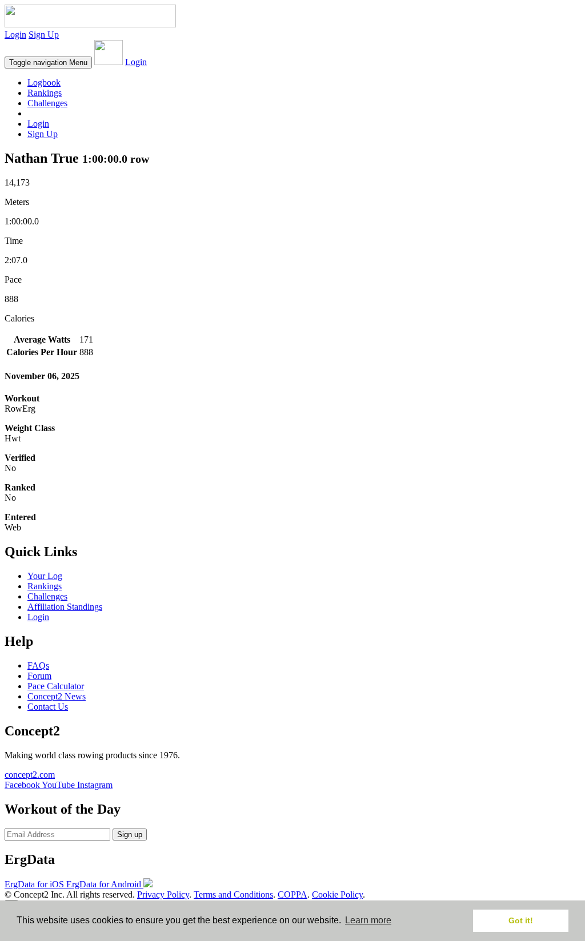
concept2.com (30, 774)
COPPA (292, 894)
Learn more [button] (368, 920)
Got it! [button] (520, 920)
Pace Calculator (55, 686)
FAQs (38, 665)
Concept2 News (56, 696)
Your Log (44, 576)
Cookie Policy (337, 894)
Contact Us (47, 706)
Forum (39, 676)
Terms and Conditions (233, 894)
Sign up (129, 834)
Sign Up (44, 34)
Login (15, 34)
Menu (48, 62)
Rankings (44, 93)
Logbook (44, 82)
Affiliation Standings (64, 607)
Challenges (47, 103)
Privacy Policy (163, 894)
